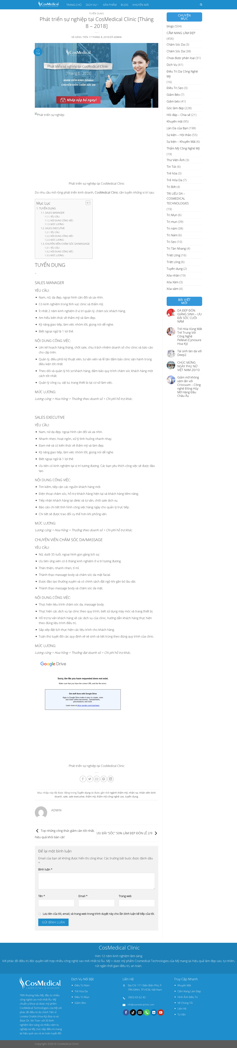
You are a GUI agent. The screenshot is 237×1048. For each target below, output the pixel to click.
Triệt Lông (173, 255)
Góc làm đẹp (175, 108)
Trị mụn (172, 222)
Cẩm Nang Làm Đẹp (189, 991)
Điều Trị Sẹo (175, 88)
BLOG (124, 5)
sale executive (76, 796)
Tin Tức (171, 167)
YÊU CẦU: (55, 216)
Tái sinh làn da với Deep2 (189, 353)
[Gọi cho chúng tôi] (147, 1012)
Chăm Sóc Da (176, 44)
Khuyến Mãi (184, 985)
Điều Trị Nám (82, 985)
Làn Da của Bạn (177, 128)
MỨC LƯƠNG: (57, 224)
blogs (170, 26)
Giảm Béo (173, 94)
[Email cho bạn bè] (97, 779)
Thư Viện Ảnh (176, 160)
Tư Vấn (181, 1014)
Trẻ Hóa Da (174, 180)
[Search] (201, 4)
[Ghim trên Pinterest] (104, 779)
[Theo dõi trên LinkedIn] (154, 1012)
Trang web (125, 896)
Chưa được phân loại (181, 58)
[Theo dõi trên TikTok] (133, 1012)
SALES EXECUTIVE (55, 228)
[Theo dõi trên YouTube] (161, 1012)
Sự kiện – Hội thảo (179, 135)
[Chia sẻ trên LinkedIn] (110, 779)
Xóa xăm (172, 289)
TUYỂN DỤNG (47, 208)
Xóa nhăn (173, 275)
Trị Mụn (172, 215)
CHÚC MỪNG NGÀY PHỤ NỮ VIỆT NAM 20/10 (188, 366)
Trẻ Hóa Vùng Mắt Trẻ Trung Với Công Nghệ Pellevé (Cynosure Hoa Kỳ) (189, 336)
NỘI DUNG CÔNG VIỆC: (62, 220)
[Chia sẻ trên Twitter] (90, 779)
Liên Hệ (181, 1008)
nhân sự (133, 792)
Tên (41, 896)
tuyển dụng (131, 796)
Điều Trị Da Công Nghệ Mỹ (182, 73)
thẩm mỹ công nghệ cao (110, 796)
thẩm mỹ (91, 796)
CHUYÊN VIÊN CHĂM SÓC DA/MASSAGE (67, 243)
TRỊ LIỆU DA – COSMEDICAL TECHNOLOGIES (178, 198)
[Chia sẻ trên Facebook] (83, 779)
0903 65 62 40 (137, 997)
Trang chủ (74, 5)
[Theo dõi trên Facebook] (126, 1012)
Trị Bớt (171, 187)
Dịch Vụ (91, 5)
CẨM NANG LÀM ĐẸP (181, 33)
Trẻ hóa (172, 173)
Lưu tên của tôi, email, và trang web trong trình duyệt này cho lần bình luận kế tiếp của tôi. (99, 914)
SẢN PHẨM (110, 5)
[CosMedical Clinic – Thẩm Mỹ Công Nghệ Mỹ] (48, 4)
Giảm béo (173, 101)
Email (83, 896)
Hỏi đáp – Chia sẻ (178, 115)
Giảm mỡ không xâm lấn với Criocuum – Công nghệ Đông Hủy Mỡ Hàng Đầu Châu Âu (189, 387)
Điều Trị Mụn (82, 997)
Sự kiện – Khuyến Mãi (181, 141)
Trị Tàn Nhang (176, 248)
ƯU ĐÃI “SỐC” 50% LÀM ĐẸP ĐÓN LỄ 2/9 (125, 833)
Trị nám (172, 228)
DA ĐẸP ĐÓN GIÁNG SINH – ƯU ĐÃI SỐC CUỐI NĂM (189, 316)
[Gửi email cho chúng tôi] (140, 1012)
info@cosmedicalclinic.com (141, 1004)
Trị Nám (172, 235)
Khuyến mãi (140, 5)
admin (118, 37)
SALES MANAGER (54, 212)
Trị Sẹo (171, 242)
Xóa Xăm (172, 282)
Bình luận (45, 869)
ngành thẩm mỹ (119, 792)
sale (65, 796)
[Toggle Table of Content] (87, 202)
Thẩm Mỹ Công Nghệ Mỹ (183, 148)
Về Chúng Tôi (185, 1003)
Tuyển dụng (96, 13)
